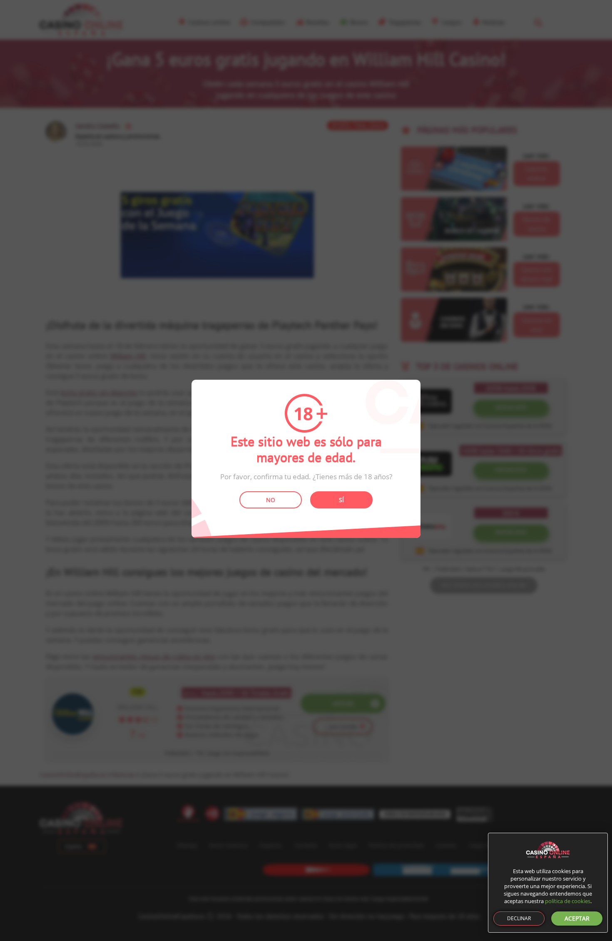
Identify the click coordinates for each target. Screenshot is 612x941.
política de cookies (567, 901)
